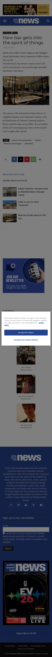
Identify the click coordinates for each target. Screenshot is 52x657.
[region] (26, 328)
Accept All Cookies (26, 332)
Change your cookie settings (26, 340)
